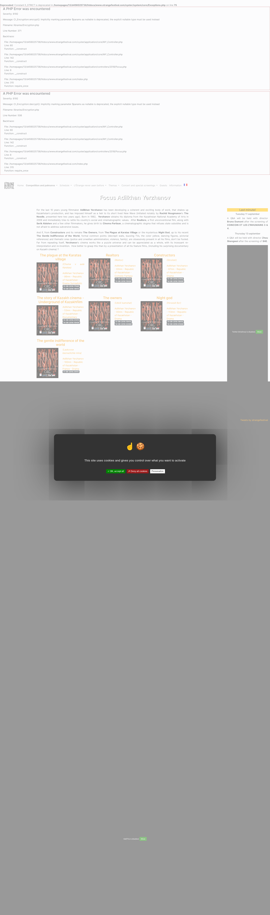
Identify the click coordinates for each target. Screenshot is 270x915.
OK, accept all (116, 471)
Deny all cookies (138, 471)
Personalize (158, 471)
